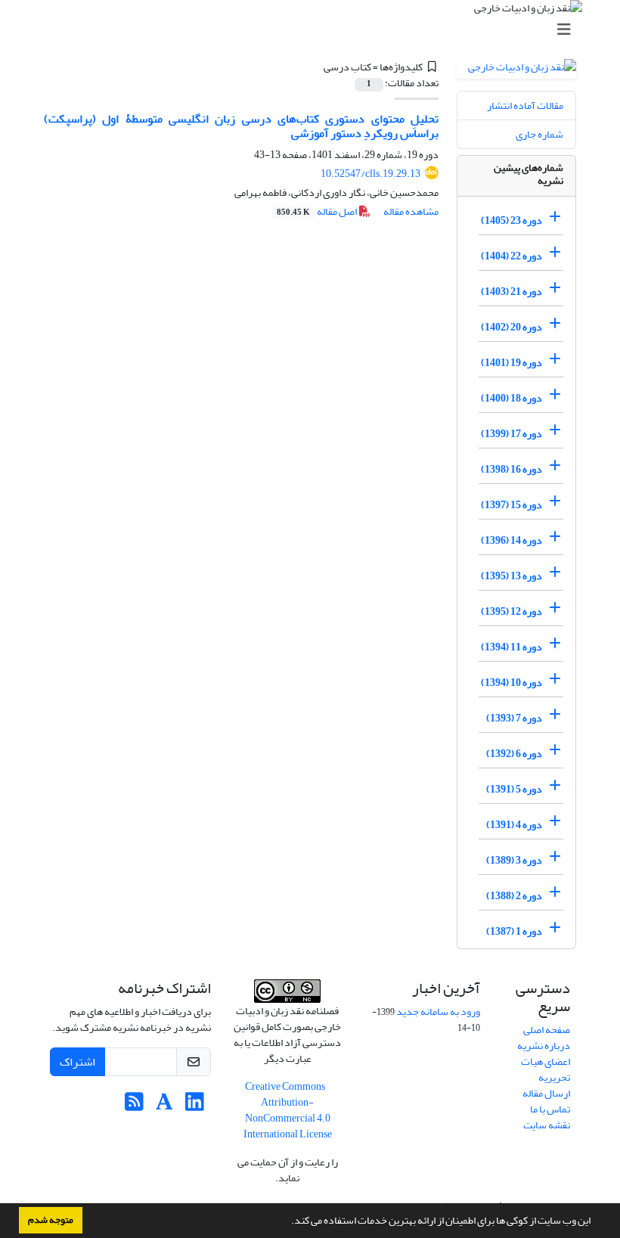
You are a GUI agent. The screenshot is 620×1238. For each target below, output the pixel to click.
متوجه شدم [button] (50, 1220)
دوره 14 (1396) (511, 540)
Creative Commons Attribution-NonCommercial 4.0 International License (287, 1110)
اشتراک (77, 1061)
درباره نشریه (543, 1045)
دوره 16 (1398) (511, 469)
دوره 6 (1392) (514, 753)
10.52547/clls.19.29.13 (370, 173)
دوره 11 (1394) (511, 647)
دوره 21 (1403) (511, 291)
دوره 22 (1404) (511, 256)
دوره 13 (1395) (511, 576)
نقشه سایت (546, 1125)
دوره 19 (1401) (511, 362)
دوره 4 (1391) (514, 824)
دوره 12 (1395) (511, 611)
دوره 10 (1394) (511, 682)
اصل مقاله (317, 211)
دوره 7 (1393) (514, 718)
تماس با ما (550, 1109)
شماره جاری (539, 134)
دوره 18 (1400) (511, 398)
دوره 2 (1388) (514, 896)
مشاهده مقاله (411, 211)
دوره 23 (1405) (511, 220)
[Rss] (134, 1106)
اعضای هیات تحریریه (545, 1069)
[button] (287, 1222)
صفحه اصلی (546, 1029)
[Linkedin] (194, 1106)
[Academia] (164, 1106)
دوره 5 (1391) (514, 789)
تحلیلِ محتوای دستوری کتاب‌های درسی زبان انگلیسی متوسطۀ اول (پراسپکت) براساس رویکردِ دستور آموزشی (241, 125)
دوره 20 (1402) (511, 327)
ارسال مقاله (546, 1093)
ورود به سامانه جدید (438, 1011)
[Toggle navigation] (314, 30)
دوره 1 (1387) (514, 931)
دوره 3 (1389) (514, 860)
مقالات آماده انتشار (525, 105)
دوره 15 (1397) (511, 505)
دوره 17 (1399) (511, 434)
